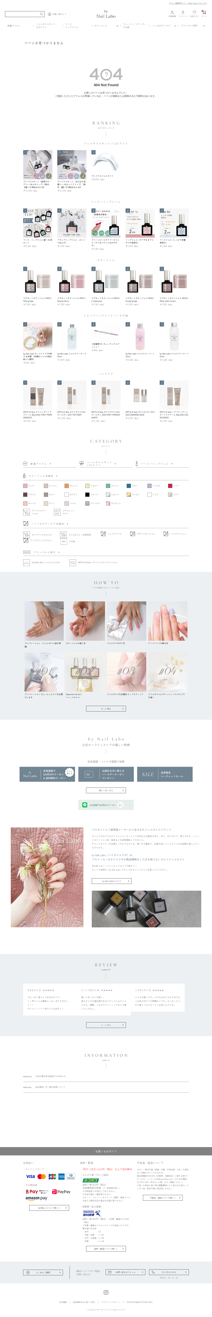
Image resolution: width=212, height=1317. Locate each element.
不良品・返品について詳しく (163, 1197)
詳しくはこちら (106, 790)
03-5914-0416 (169, 1272)
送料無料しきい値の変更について (44, 1087)
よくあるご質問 (43, 1272)
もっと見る (106, 708)
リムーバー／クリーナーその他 (135, 25)
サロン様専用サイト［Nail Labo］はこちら (188, 3)
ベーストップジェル (71, 25)
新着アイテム (13, 25)
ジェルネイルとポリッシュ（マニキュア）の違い (167, 696)
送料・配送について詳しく (106, 1248)
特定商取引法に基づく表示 (84, 1302)
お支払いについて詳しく (49, 1207)
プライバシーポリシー (111, 1302)
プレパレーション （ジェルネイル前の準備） (43, 645)
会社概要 (63, 1302)
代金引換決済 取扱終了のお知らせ (44, 1076)
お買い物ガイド (59, 14)
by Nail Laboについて (111, 881)
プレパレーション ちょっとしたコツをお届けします (44, 696)
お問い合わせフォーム (125, 1272)
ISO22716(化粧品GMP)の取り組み (140, 1302)
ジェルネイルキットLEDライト (46, 25)
